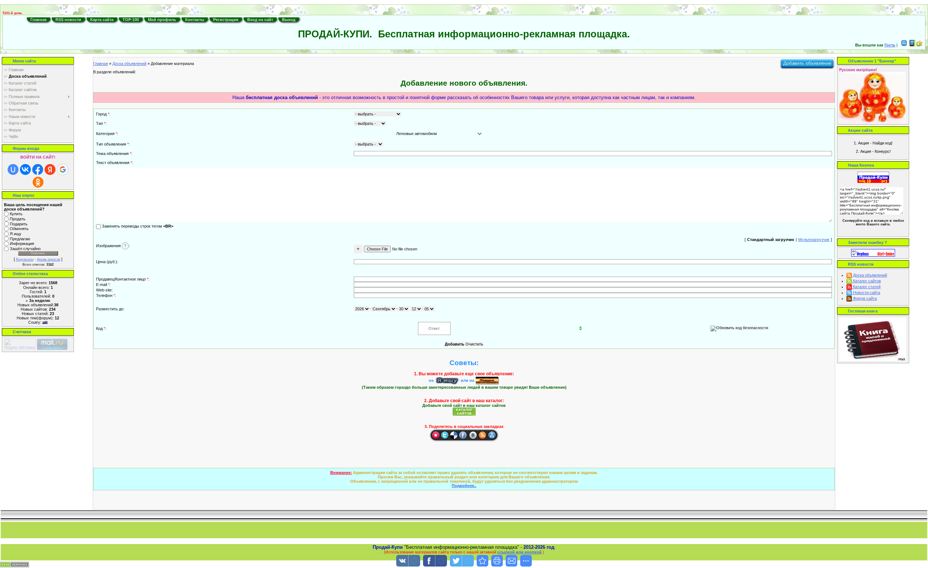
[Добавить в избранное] (919, 45)
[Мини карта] (904, 45)
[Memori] (435, 435)
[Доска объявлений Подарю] (487, 380)
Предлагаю (20, 239)
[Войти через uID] (13, 169)
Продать (17, 219)
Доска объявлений (129, 63)
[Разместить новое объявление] (807, 63)
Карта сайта (101, 19)
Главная (38, 19)
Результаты (24, 259)
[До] (482, 561)
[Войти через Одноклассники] (38, 182)
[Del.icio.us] (454, 435)
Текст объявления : (114, 162)
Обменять (19, 229)
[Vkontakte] (473, 435)
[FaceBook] (463, 435)
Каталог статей (866, 287)
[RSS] (482, 435)
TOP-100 (131, 19)
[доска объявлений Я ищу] (447, 380)
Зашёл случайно (25, 248)
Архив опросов (48, 259)
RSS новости (68, 19)
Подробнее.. (464, 485)
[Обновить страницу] (492, 435)
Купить (16, 214)
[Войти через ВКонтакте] (25, 169)
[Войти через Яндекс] (50, 169)
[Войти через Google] (63, 169)
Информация (22, 244)
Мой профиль (162, 19)
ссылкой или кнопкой (519, 552)
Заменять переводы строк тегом (137, 226)
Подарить (19, 224)
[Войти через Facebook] (37, 169)
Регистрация (225, 19)
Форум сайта (864, 298)
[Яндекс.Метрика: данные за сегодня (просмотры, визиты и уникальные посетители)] (20, 344)
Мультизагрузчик (813, 239)
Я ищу (15, 234)
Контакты (194, 19)
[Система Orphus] (873, 252)
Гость (889, 45)
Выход (288, 19)
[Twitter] (445, 435)
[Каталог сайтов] (464, 411)
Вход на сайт (260, 19)
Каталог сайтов (866, 281)
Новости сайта (866, 292)
